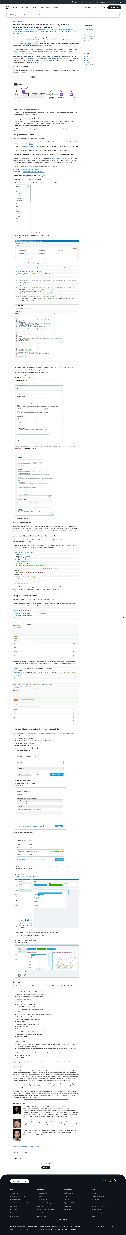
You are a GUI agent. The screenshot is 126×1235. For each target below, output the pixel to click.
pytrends (52, 158)
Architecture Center (43, 1206)
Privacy (12, 1229)
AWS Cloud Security (16, 1206)
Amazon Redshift (88, 38)
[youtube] (109, 1227)
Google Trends (27, 43)
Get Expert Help (96, 1209)
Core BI (18, 1146)
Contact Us (94, 1193)
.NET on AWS (68, 1199)
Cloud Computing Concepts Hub (20, 1203)
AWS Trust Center (42, 1199)
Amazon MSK (87, 35)
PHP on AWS (68, 1209)
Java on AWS (68, 1206)
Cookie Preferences (30, 1229)
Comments (50, 31)
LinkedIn (87, 60)
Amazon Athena (58, 58)
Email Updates (89, 64)
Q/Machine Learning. (33, 1146)
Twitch (87, 62)
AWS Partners (41, 1216)
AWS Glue (51, 58)
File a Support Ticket (97, 1196)
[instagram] (104, 1227)
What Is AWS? (14, 1193)
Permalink (41, 31)
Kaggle (31, 143)
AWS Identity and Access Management (30, 146)
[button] (25, 7)
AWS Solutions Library (44, 1203)
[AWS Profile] (120, 2)
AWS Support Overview (98, 1206)
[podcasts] (112, 1227)
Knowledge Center (97, 1203)
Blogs (12, 1213)
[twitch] (106, 1227)
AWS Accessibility (96, 1213)
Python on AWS (69, 1203)
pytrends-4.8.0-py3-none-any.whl (30, 169)
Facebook (88, 58)
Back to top (62, 1219)
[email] (115, 1227)
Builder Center (68, 1193)
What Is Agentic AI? (16, 1199)
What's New (13, 1209)
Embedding (24, 1146)
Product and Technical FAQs (45, 1209)
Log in (45, 1167)
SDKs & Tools (68, 1196)
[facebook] (98, 1227)
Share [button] (57, 31)
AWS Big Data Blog (18, 21)
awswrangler (60, 158)
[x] (96, 1227)
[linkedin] (101, 1227)
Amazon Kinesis (88, 33)
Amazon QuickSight (71, 58)
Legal (93, 1216)
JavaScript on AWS (70, 1213)
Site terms (19, 1229)
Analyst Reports (42, 1213)
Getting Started (42, 1193)
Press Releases (14, 1216)
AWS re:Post (95, 1199)
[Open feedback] (124, 617)
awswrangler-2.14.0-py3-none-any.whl (33, 171)
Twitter (87, 57)
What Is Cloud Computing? (18, 1196)
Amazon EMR (87, 31)
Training (39, 1196)
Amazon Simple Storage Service (32, 58)
